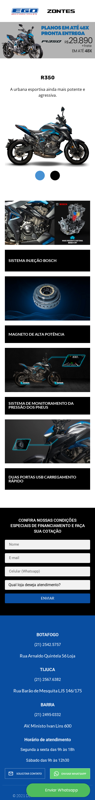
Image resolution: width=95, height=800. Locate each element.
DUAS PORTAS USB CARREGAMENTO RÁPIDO (42, 479)
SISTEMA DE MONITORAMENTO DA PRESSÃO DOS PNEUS (41, 405)
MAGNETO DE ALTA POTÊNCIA (36, 334)
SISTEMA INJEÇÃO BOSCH (33, 260)
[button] (40, 175)
